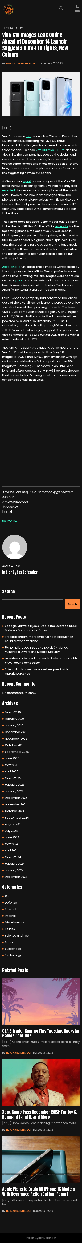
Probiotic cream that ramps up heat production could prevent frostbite (39, 639)
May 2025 (11, 765)
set (28, 136)
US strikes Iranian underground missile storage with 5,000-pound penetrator (41, 660)
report (27, 181)
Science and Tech (17, 935)
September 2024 (17, 818)
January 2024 (14, 870)
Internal (10, 916)
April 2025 (11, 771)
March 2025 (13, 778)
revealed (8, 190)
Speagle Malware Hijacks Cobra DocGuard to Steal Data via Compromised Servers (41, 628)
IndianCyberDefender (21, 63)
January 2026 (14, 725)
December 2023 (16, 877)
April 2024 (11, 850)
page (19, 280)
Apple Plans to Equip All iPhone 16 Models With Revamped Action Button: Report (38, 1191)
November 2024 (16, 804)
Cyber (9, 896)
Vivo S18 (41, 150)
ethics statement (15, 502)
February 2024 (15, 864)
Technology (12, 28)
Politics (10, 929)
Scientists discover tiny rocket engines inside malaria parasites (36, 671)
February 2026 (14, 719)
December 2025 (16, 732)
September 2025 (17, 752)
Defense (11, 902)
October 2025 (14, 745)
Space (9, 942)
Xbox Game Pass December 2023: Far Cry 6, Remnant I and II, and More (39, 1114)
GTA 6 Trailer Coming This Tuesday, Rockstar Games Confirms (41, 1033)
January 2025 (14, 791)
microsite (61, 226)
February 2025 (15, 785)
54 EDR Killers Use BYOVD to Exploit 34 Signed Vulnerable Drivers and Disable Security (36, 650)
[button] (77, 11)
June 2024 (12, 837)
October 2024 (14, 811)
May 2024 (11, 844)
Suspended (13, 949)
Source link (9, 521)
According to (11, 267)
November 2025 (16, 739)
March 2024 (13, 857)
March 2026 (13, 712)
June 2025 (12, 758)
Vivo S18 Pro (56, 150)
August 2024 (14, 824)
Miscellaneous (15, 922)
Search (8, 591)
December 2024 (16, 798)
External (10, 909)
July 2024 (11, 831)
